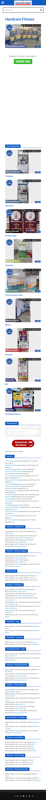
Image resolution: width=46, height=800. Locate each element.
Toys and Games (10, 516)
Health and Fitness (11, 465)
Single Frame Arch (11, 656)
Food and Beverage (11, 461)
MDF (33, 744)
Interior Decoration (11, 520)
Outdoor (36, 644)
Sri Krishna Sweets (13, 414)
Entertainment (10, 495)
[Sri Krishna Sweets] (23, 399)
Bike (36, 580)
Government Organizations (14, 486)
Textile (7, 505)
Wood (34, 751)
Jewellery (8, 499)
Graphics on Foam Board (13, 733)
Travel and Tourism (11, 501)
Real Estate (8, 497)
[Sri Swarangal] (23, 221)
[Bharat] (23, 310)
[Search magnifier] (40, 10)
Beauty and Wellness (12, 480)
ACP (32, 746)
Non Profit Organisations (13, 476)
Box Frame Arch (10, 660)
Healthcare (8, 469)
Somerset (9, 206)
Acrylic (35, 742)
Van (35, 576)
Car (35, 578)
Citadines (9, 176)
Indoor (34, 642)
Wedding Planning (19, 704)
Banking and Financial (12, 490)
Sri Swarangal (10, 235)
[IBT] (23, 370)
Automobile (9, 484)
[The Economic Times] (23, 280)
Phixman (8, 354)
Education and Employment (14, 471)
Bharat (8, 325)
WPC (33, 748)
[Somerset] (23, 191)
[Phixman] (23, 340)
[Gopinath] (23, 251)
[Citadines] (23, 161)
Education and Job (15, 566)
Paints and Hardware (12, 511)
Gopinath (9, 265)
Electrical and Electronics (13, 507)
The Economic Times (14, 295)
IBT (6, 384)
